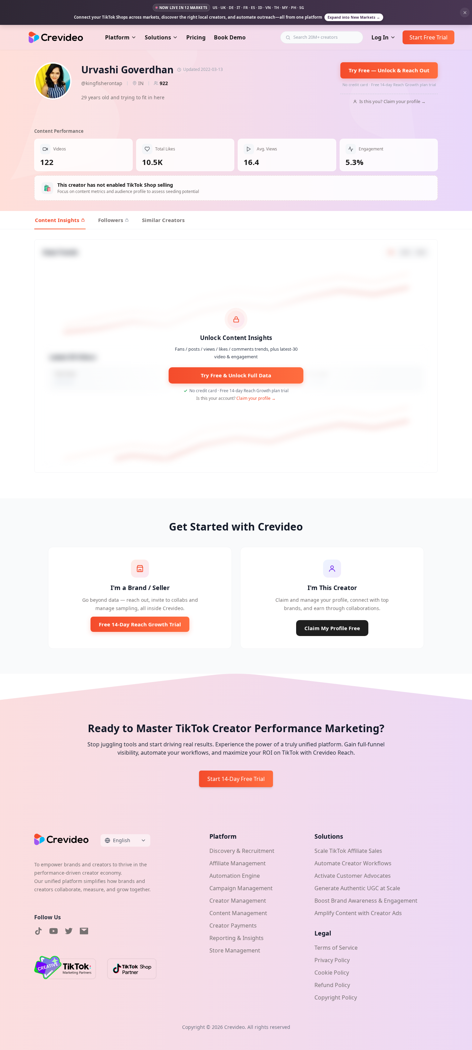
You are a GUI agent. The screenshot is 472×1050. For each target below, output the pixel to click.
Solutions (158, 37)
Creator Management (237, 900)
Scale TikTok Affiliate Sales (348, 851)
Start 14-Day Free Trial (236, 779)
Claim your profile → (256, 398)
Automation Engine (234, 875)
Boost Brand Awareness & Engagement (365, 900)
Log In (380, 37)
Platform (117, 37)
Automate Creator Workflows (352, 863)
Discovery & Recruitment (241, 851)
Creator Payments (233, 925)
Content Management (238, 913)
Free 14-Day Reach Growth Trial (140, 624)
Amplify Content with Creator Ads (358, 913)
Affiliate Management (237, 863)
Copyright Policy (335, 997)
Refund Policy (332, 985)
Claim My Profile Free (332, 628)
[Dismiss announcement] (465, 12)
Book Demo (230, 37)
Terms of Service (336, 947)
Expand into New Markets (354, 17)
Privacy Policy (332, 960)
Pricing (196, 37)
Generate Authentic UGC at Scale (357, 888)
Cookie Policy (331, 972)
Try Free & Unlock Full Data (236, 375)
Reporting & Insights (236, 938)
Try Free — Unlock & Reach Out (389, 70)
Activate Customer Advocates (352, 875)
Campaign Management (241, 888)
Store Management (234, 950)
